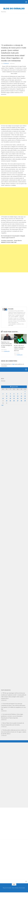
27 (17, 400)
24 (6, 400)
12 (14, 396)
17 (6, 398)
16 (3, 398)
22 (25, 398)
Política (3, 11)
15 (25, 396)
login (13, 364)
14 (21, 396)
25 (10, 400)
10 (6, 396)
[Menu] (26, 2)
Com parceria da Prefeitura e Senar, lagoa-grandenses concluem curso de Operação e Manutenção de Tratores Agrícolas (12, 716)
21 (21, 398)
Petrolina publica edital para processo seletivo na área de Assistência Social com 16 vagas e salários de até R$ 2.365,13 (13, 731)
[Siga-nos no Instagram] (26, 369)
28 (21, 400)
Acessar (3, 380)
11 (10, 396)
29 (25, 400)
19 (14, 398)
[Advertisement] (14, 29)
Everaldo (6, 63)
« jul (2, 405)
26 (14, 400)
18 (10, 398)
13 (17, 396)
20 (17, 398)
